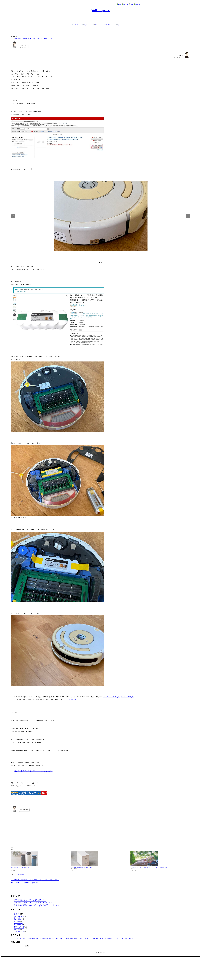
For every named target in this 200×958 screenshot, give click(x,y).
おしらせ (19, 938)
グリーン (30, 938)
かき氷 (123, 938)
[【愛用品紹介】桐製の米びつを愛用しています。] (100, 858)
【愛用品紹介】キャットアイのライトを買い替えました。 (30, 899)
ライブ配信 (17, 929)
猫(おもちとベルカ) (19, 928)
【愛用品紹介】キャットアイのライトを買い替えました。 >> (28, 882)
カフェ (119, 938)
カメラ (115, 938)
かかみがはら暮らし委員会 (74, 938)
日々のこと (17, 913)
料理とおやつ (17, 919)
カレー (84, 938)
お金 (34, 938)
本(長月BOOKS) (18, 924)
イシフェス (14, 938)
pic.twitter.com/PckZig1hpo (127, 697)
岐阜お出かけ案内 (19, 916)
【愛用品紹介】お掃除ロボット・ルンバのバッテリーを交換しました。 (34, 38)
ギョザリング (102, 938)
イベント (16, 914)
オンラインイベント (92, 938)
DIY (111, 938)
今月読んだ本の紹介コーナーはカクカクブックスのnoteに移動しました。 (34, 904)
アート (108, 938)
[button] (13, 216)
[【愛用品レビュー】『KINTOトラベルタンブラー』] (40, 858)
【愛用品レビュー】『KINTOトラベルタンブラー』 (23, 867)
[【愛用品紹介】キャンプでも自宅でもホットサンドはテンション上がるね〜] (159, 858)
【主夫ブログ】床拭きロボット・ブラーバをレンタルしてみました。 (33, 771)
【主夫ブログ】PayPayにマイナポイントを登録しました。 (30, 901)
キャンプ (25, 938)
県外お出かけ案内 (19, 931)
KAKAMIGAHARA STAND (43, 938)
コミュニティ (63, 938)
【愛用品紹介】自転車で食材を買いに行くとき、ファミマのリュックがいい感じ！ (37, 906)
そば (133, 938)
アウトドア (128, 938)
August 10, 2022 (71, 699)
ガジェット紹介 (18, 923)
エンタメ (56, 938)
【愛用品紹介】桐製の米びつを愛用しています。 (83, 867)
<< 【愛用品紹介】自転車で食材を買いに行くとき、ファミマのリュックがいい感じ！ (35, 880)
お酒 (52, 938)
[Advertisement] (57, 834)
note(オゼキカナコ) (19, 926)
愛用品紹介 (21, 874)
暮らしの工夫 (17, 918)
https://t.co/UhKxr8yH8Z (114, 697)
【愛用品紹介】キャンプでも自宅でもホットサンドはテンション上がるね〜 (149, 867)
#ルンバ (105, 697)
